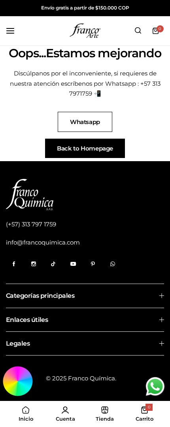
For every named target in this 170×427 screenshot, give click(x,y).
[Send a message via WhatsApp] (155, 386)
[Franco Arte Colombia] (85, 30)
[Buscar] (138, 31)
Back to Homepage (85, 148)
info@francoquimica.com (43, 242)
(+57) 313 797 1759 (31, 224)
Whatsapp (85, 122)
